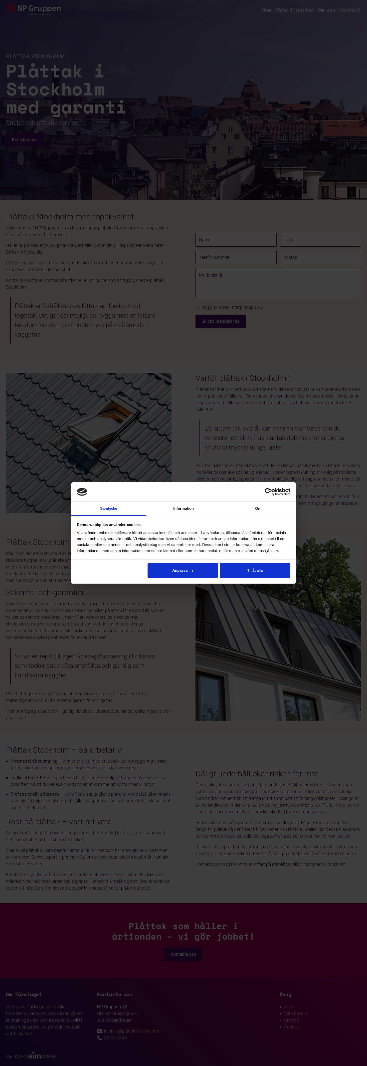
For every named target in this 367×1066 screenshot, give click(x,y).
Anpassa (179, 570)
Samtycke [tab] (108, 508)
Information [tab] (183, 508)
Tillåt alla (255, 570)
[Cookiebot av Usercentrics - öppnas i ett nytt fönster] (268, 492)
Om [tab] (258, 508)
